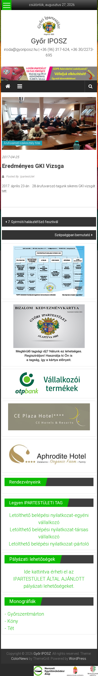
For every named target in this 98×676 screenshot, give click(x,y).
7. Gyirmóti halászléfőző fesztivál (33, 222)
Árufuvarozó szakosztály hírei (22, 143)
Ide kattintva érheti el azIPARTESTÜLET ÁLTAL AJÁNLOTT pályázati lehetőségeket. (48, 579)
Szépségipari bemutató (72, 235)
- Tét (9, 628)
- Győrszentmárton (24, 614)
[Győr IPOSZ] (49, 73)
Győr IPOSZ (49, 41)
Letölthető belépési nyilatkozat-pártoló (49, 544)
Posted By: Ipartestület (19, 176)
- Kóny (11, 621)
